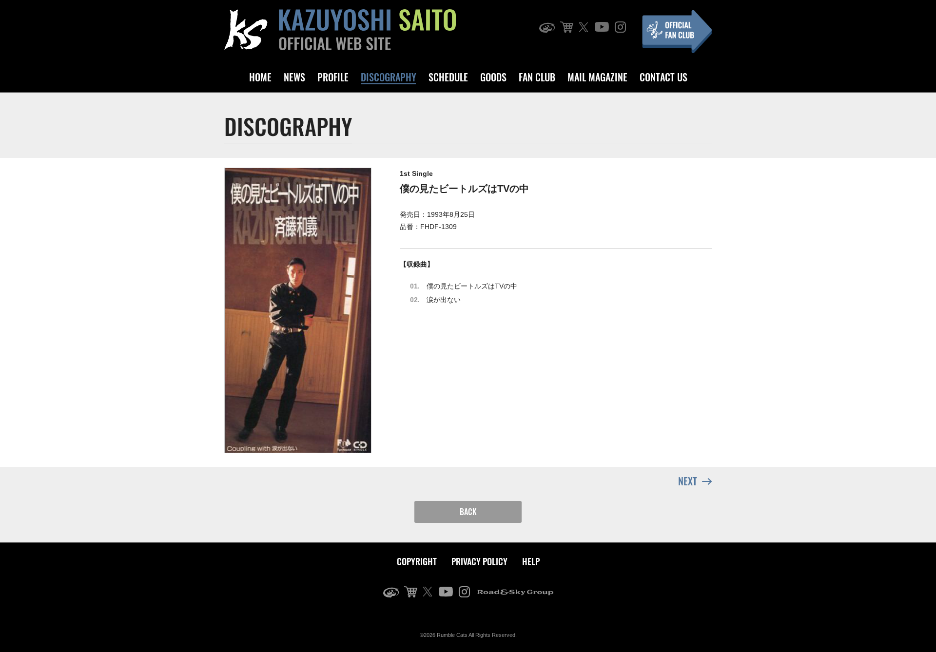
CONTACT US (663, 77)
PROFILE (333, 77)
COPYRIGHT (417, 561)
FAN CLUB (537, 77)
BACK (468, 512)
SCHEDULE (448, 77)
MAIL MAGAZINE (597, 77)
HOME (260, 77)
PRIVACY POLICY (479, 561)
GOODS (493, 77)
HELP (531, 561)
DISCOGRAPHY (388, 77)
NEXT (687, 481)
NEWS (294, 77)
